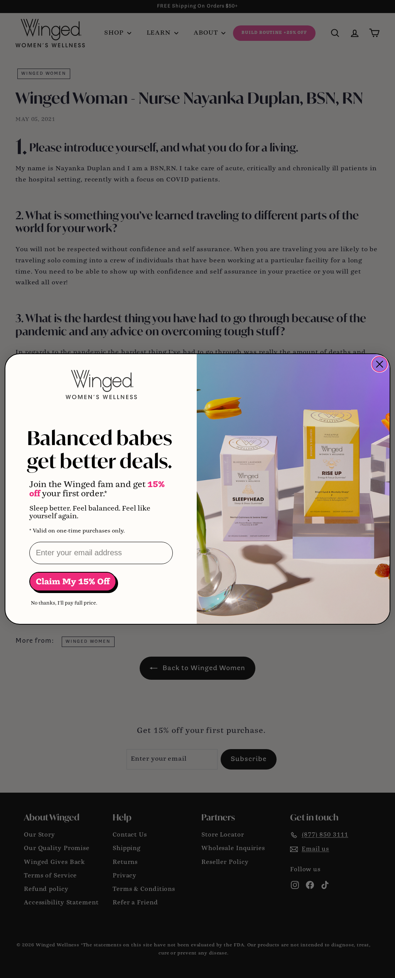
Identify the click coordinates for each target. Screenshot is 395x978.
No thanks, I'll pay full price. (64, 603)
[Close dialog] (379, 364)
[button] (73, 582)
